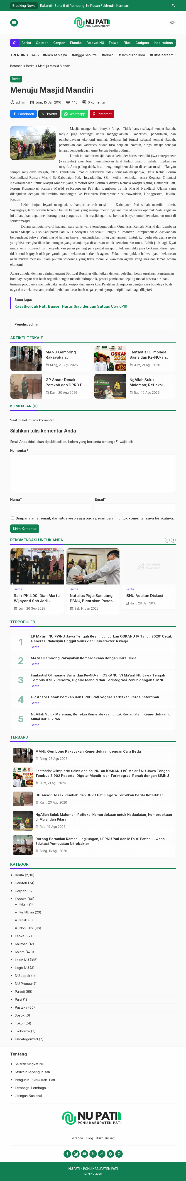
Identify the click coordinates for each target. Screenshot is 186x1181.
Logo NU (22, 968)
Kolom (19, 952)
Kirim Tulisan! (105, 1138)
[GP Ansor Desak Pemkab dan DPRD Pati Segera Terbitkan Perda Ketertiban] (26, 386)
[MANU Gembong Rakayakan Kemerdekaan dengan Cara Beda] (26, 358)
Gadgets (142, 43)
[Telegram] (110, 1154)
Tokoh (19, 1023)
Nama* (16, 499)
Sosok (19, 1015)
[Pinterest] (119, 1154)
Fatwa (114, 43)
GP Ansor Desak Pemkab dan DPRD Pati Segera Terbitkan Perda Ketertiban (95, 697)
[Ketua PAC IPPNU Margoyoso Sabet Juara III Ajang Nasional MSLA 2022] (93, 566)
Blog (89, 1138)
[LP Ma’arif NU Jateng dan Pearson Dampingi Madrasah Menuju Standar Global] (149, 566)
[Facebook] (67, 1154)
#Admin (107, 55)
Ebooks (76, 43)
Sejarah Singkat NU (29, 1064)
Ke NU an (26, 912)
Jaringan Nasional (28, 1096)
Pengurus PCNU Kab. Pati (35, 1080)
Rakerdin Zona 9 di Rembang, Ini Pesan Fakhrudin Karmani (84, 5)
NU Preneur (24, 983)
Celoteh (42, 43)
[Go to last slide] (167, 540)
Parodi (20, 991)
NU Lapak (22, 975)
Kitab (23, 920)
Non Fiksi (26, 928)
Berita (26, 43)
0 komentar (96, 102)
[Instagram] (76, 1154)
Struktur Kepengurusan (32, 1072)
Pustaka (21, 1007)
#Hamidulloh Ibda (132, 55)
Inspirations (163, 43)
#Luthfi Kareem (162, 55)
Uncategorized (26, 1039)
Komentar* (19, 450)
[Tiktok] (101, 1154)
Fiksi (127, 43)
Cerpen (59, 43)
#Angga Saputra (84, 55)
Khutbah (21, 944)
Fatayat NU (95, 43)
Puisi (18, 999)
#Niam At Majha (55, 55)
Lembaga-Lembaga (30, 1088)
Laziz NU (22, 960)
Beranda (77, 1138)
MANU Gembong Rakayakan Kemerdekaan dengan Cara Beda (83, 658)
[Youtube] (84, 1154)
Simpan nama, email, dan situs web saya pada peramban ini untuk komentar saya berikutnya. (95, 518)
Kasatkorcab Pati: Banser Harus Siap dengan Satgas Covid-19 (71, 306)
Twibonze (22, 1031)
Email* (100, 499)
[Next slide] (173, 540)
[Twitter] (93, 1154)
